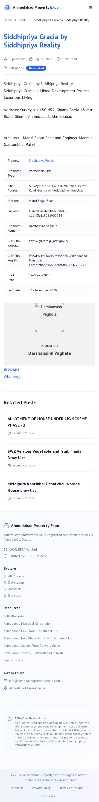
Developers (16, 582)
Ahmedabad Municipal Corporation (27, 624)
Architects (14, 589)
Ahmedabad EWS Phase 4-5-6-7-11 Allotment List (38, 638)
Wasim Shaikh (67, 780)
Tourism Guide (13, 660)
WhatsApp (12, 376)
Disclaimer (49, 796)
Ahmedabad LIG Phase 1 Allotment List (31, 631)
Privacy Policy (41, 788)
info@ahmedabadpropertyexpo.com (34, 681)
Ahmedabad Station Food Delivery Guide (32, 646)
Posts (22, 20)
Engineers (15, 595)
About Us (17, 788)
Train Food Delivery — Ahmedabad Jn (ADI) (33, 653)
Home (8, 20)
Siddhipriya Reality (42, 160)
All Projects (16, 576)
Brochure (11, 369)
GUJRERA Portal (14, 616)
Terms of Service (71, 788)
